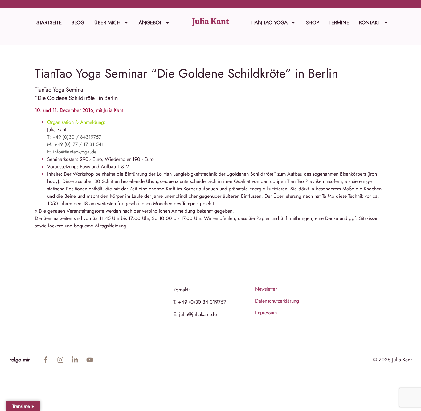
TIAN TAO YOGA (269, 22)
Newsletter (266, 288)
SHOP (312, 22)
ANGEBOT (150, 22)
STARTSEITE (49, 22)
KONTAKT (369, 22)
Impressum (266, 312)
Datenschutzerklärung (277, 300)
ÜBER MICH (107, 22)
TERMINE (339, 22)
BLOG (78, 22)
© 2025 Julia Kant (392, 359)
